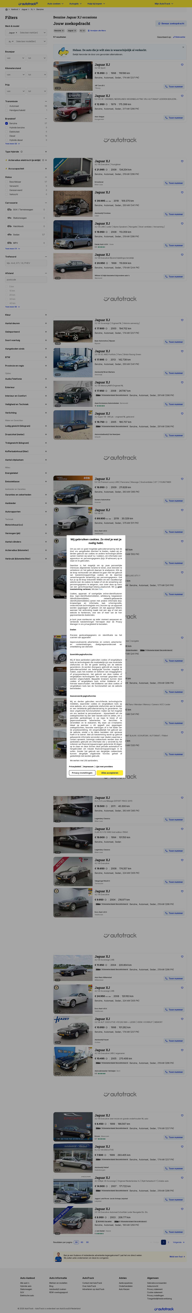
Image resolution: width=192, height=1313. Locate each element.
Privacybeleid (75, 766)
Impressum (88, 766)
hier (101, 589)
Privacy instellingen (82, 772)
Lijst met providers (104, 766)
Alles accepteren (109, 772)
